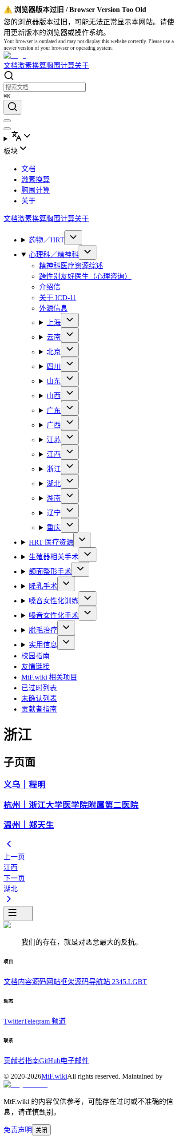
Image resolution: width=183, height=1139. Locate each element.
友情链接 (35, 666)
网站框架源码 (67, 981)
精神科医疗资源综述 (71, 265)
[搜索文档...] (12, 107)
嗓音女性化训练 (54, 601)
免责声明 (18, 1130)
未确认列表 (39, 698)
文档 (11, 65)
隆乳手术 (43, 586)
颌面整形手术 (50, 571)
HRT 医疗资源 (51, 542)
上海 (54, 322)
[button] (91, 149)
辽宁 (54, 513)
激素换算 (32, 65)
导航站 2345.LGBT (118, 981)
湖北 (54, 483)
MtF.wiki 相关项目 (49, 677)
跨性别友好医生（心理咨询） (85, 276)
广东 (54, 410)
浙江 (54, 469)
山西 (54, 395)
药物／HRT (46, 240)
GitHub (49, 1060)
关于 (82, 65)
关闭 (41, 1130)
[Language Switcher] (91, 137)
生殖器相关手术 (54, 557)
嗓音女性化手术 (54, 615)
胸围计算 (60, 65)
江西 (54, 454)
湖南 (54, 498)
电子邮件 (74, 1060)
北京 (54, 352)
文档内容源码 (25, 981)
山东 (54, 381)
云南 (54, 337)
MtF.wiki (54, 1076)
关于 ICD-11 (57, 297)
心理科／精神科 (54, 254)
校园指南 (35, 656)
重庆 (54, 527)
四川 (54, 366)
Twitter (14, 1021)
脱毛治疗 (43, 630)
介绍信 (49, 287)
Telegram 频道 (45, 1021)
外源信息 (53, 308)
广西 (54, 425)
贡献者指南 (39, 709)
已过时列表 (39, 688)
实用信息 (43, 645)
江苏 (54, 439)
